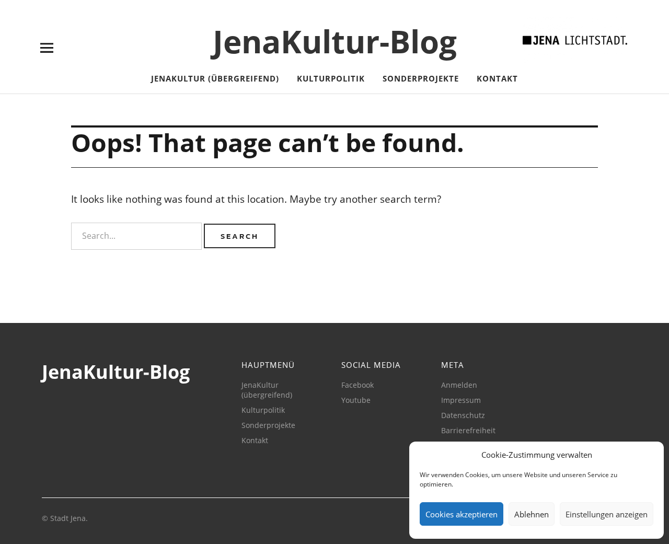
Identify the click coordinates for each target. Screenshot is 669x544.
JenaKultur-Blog (335, 41)
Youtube (356, 400)
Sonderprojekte (421, 78)
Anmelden (459, 385)
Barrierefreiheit (468, 430)
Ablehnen (531, 514)
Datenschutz (463, 415)
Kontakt (497, 78)
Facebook (357, 385)
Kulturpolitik (331, 78)
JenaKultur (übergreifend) (215, 78)
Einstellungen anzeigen (607, 514)
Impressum (461, 400)
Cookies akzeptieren (461, 514)
